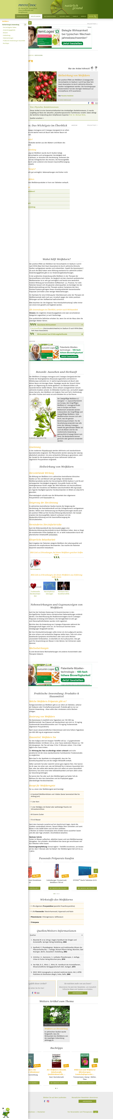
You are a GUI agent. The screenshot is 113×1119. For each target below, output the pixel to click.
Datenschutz (30, 1112)
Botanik (5, 33)
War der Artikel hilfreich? (79, 68)
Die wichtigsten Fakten (9, 27)
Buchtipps (6, 43)
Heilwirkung (6, 35)
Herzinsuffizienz (37, 328)
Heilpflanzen (35, 16)
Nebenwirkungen (8, 38)
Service (83, 16)
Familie (75, 16)
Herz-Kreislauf (65, 100)
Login (95, 1112)
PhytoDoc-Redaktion (67, 96)
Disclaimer (41, 1112)
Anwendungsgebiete (9, 30)
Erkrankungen (22, 16)
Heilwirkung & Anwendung (10, 25)
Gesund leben (64, 16)
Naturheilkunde (50, 16)
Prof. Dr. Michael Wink (77, 115)
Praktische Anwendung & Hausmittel (14, 40)
